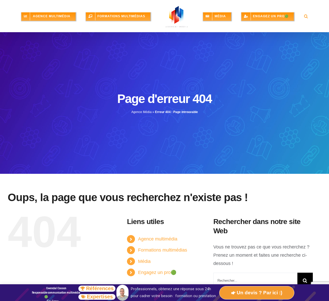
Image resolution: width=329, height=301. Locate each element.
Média (144, 270)
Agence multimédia (157, 248)
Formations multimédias (162, 259)
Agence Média (141, 121)
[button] (196, 36)
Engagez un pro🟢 (157, 281)
